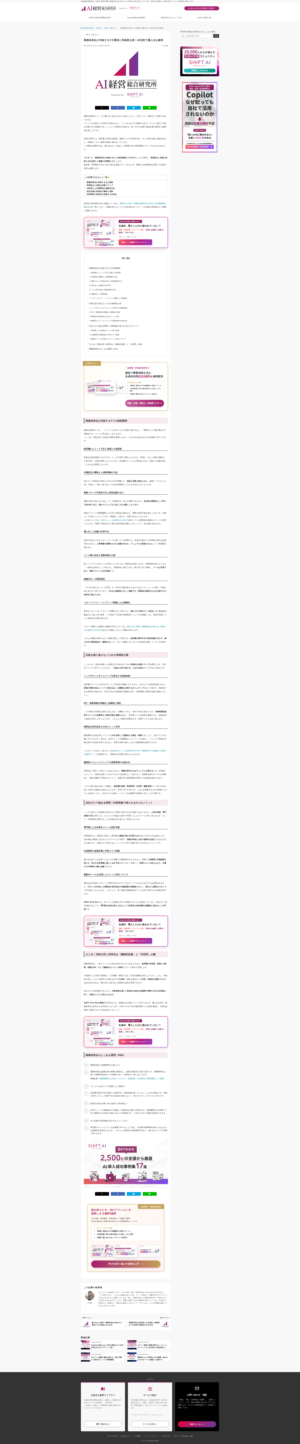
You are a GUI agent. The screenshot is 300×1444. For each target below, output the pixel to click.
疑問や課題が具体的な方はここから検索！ (199, 32)
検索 (216, 36)
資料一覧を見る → (103, 1424)
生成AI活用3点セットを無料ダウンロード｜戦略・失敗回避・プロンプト (126, 232)
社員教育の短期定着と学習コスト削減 (105, 335)
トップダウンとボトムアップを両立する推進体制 (109, 308)
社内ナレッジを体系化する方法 (114, 520)
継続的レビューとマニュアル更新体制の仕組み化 (109, 321)
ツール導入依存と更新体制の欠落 (103, 290)
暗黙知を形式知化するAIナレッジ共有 (105, 316)
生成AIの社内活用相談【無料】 (201, 8)
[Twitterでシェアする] (102, 108)
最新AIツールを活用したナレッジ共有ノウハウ (108, 339)
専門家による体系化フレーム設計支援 (105, 330)
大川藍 (166, 46)
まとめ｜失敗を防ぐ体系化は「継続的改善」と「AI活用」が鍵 (115, 344)
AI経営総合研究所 (153, 1441)
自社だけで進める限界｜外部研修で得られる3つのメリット (114, 326)
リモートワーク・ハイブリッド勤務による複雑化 (109, 298)
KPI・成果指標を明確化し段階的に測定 (105, 312)
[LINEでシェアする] (150, 108)
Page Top (150, 1379)
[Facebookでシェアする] (118, 108)
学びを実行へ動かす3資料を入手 (124, 1263)
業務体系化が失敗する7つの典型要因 (104, 268)
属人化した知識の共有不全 (101, 285)
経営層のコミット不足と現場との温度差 (106, 273)
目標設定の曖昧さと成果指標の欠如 (104, 277)
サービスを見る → (150, 1424)
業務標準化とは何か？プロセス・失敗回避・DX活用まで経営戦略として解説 (132, 1078)
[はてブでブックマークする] (134, 108)
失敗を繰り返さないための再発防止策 (105, 303)
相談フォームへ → (197, 1424)
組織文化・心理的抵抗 (99, 294)
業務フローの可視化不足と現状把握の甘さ (106, 281)
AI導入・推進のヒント (93, 34)
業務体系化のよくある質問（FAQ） (104, 349)
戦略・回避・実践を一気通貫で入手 (143, 403)
